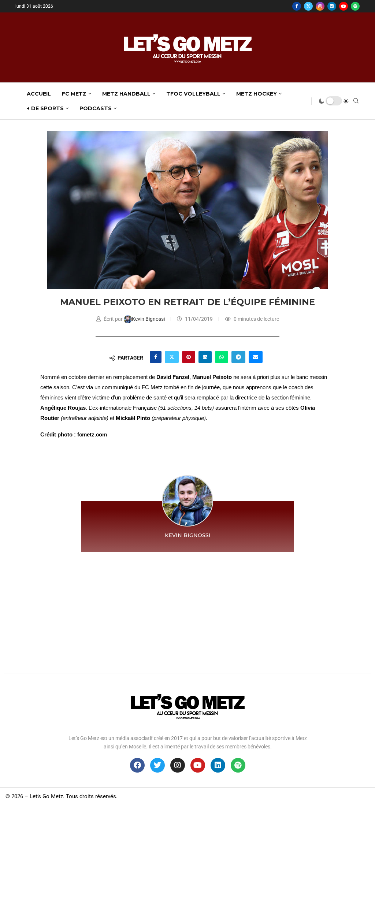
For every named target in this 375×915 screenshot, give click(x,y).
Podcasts (95, 108)
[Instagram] (320, 6)
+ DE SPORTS (45, 108)
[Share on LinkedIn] (205, 357)
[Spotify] (355, 6)
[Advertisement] (187, 610)
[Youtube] (343, 6)
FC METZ (74, 93)
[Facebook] (296, 6)
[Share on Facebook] (155, 357)
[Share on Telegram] (238, 357)
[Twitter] (308, 6)
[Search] (356, 101)
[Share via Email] (256, 357)
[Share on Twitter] (172, 357)
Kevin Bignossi (149, 319)
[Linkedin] (331, 6)
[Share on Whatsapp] (221, 357)
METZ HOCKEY (256, 93)
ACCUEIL (39, 93)
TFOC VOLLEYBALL (193, 93)
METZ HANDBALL (126, 93)
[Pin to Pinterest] (188, 357)
